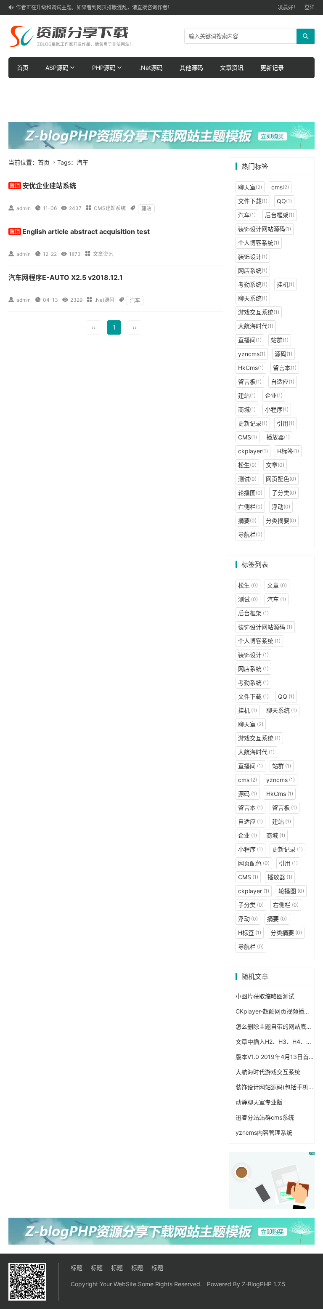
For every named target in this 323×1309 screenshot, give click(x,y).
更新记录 (272, 67)
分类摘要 (281, 520)
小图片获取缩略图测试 (265, 996)
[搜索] (306, 36)
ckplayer (253, 451)
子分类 (284, 492)
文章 (275, 464)
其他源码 (191, 67)
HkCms (251, 367)
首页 (23, 67)
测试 (247, 478)
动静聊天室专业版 (259, 1102)
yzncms (251, 353)
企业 (274, 395)
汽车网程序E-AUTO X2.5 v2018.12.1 (65, 277)
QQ (284, 201)
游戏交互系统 (258, 312)
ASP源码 (57, 67)
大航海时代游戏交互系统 (268, 1071)
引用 (285, 423)
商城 (247, 409)
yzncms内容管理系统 (264, 1132)
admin (23, 208)
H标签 (288, 451)
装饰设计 (252, 256)
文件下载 (252, 201)
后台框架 (279, 214)
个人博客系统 (258, 242)
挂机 (285, 284)
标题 (76, 1267)
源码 (283, 353)
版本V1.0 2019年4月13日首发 (275, 1056)
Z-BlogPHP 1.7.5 (264, 1284)
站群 (280, 339)
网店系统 (252, 270)
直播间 (250, 339)
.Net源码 (151, 67)
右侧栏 (250, 506)
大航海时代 (255, 326)
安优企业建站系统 (49, 185)
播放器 (278, 437)
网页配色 (281, 478)
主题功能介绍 (86, 88)
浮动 (281, 506)
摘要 (247, 520)
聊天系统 (252, 298)
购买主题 (133, 88)
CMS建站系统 (110, 208)
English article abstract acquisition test (86, 231)
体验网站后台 (34, 88)
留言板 (250, 381)
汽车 (135, 300)
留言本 (285, 367)
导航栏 (250, 534)
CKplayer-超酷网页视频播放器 (276, 1011)
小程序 (277, 409)
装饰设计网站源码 (264, 228)
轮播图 (250, 492)
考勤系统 (252, 284)
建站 (146, 208)
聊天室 (250, 187)
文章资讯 (232, 67)
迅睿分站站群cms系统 (265, 1117)
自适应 (282, 381)
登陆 (309, 7)
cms (280, 187)
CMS (247, 437)
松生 (247, 464)
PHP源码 (104, 67)
